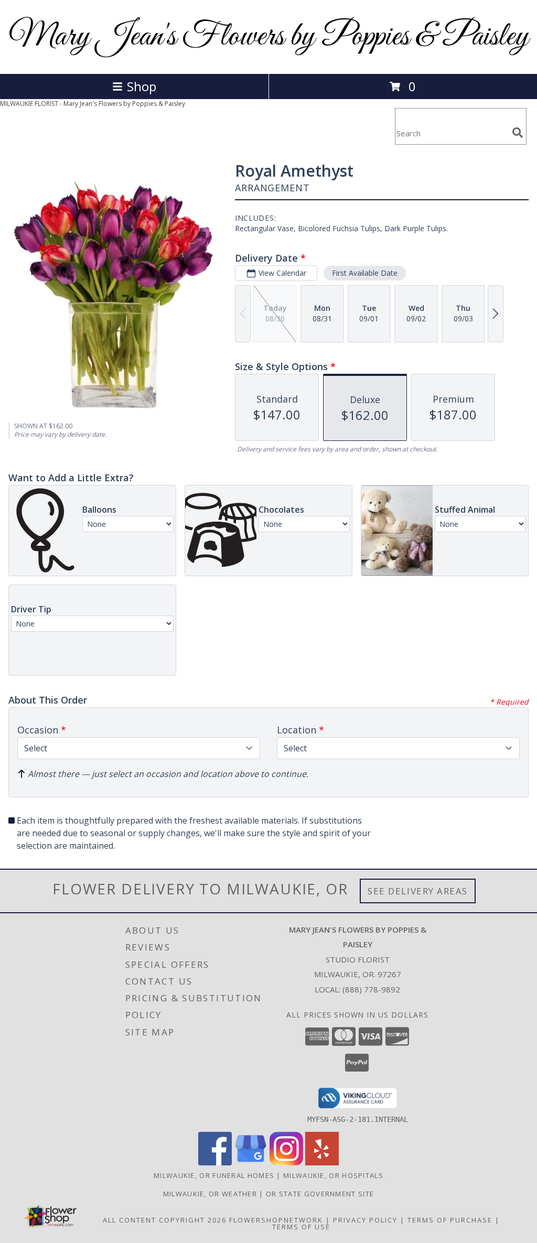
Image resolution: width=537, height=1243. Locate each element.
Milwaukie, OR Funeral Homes (214, 1175)
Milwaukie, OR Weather (210, 1193)
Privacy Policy (365, 1220)
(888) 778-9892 (371, 989)
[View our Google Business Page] (250, 1163)
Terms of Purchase (449, 1220)
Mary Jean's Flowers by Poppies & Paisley (269, 37)
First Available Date (365, 273)
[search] (517, 132)
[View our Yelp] (322, 1163)
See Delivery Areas (418, 891)
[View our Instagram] (286, 1163)
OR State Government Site (320, 1193)
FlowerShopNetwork (276, 1220)
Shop (141, 86)
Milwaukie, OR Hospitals (333, 1175)
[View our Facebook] (215, 1163)
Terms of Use (301, 1226)
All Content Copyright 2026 (165, 1220)
